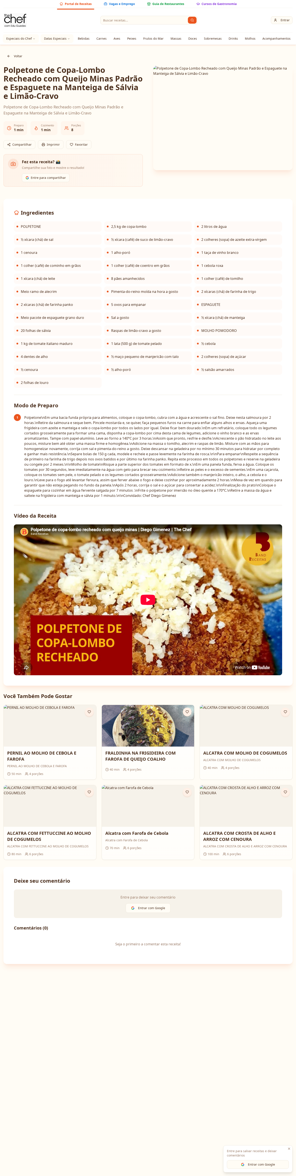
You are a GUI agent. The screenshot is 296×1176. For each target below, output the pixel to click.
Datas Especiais (55, 38)
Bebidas (83, 38)
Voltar (18, 56)
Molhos (250, 38)
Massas (176, 38)
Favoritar (81, 144)
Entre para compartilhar (48, 178)
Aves (117, 38)
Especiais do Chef (19, 38)
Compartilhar (22, 144)
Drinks (233, 38)
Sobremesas (213, 38)
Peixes (131, 38)
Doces (192, 38)
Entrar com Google (261, 1164)
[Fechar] (289, 1148)
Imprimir (53, 144)
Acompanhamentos (276, 38)
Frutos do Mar (153, 38)
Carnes (101, 38)
